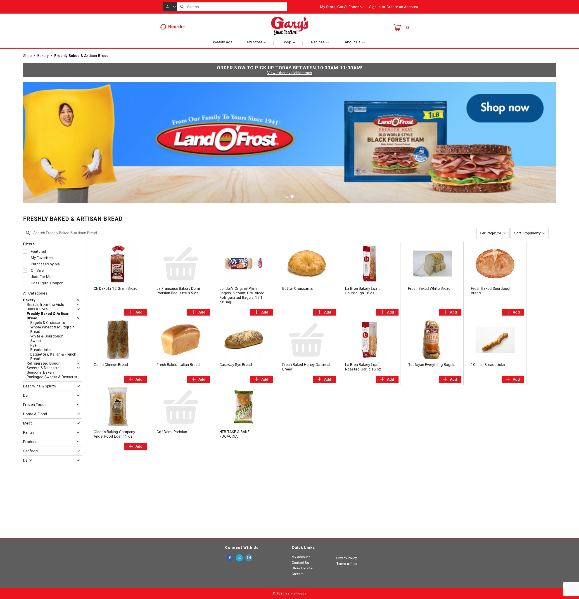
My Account (301, 557)
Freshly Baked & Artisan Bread (81, 55)
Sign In (375, 7)
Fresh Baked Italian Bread (178, 364)
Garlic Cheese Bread (111, 364)
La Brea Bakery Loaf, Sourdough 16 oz (362, 290)
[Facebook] (229, 558)
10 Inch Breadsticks (488, 364)
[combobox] (170, 6)
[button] (350, 7)
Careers (298, 574)
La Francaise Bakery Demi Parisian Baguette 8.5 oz (178, 290)
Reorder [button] (176, 26)
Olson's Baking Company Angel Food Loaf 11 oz (114, 434)
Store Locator (302, 568)
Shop (27, 55)
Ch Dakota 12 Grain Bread (116, 288)
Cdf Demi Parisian (172, 431)
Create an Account (402, 7)
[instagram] (248, 558)
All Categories (35, 293)
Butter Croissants (297, 288)
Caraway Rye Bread (235, 364)
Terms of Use (346, 564)
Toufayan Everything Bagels (431, 364)
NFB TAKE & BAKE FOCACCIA (234, 434)
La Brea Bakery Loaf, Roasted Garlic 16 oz (363, 366)
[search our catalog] (182, 6)
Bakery (43, 55)
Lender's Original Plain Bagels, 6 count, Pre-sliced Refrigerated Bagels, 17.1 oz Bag (241, 295)
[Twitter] (239, 558)
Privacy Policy (346, 558)
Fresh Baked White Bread (429, 288)
